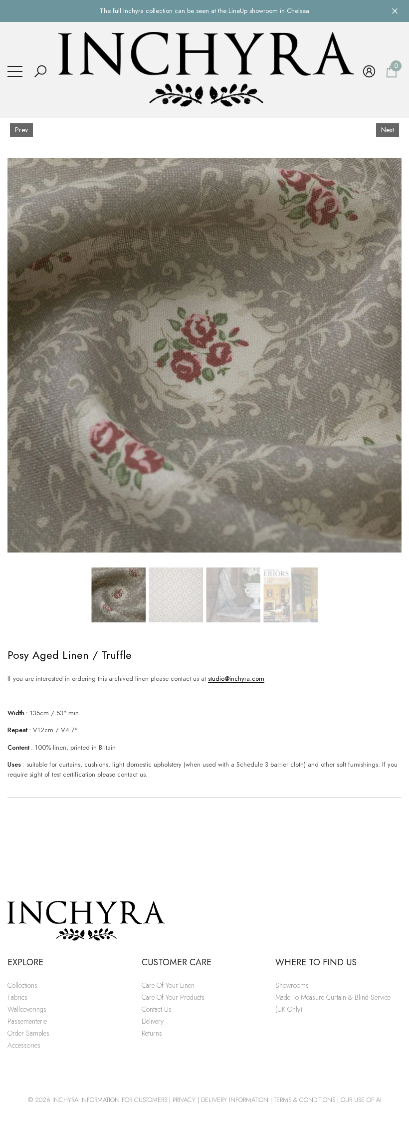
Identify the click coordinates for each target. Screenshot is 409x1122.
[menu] (14, 71)
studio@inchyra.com (236, 678)
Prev (21, 130)
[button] (40, 71)
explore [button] (25, 962)
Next (387, 130)
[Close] (395, 10)
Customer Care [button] (176, 962)
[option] (204, 355)
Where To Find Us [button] (316, 962)
